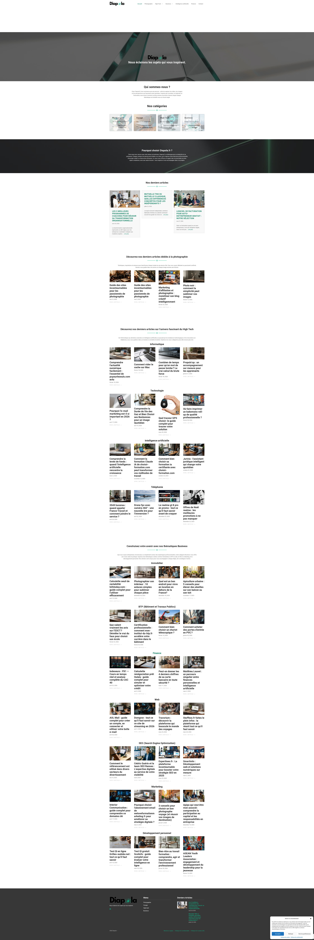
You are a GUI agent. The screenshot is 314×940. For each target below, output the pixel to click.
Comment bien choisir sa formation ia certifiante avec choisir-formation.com (167, 465)
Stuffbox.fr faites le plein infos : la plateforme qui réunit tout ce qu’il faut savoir (193, 723)
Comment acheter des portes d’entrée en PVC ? (193, 630)
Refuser (290, 934)
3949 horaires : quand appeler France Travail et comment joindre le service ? (120, 511)
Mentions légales (168, 930)
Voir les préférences (305, 934)
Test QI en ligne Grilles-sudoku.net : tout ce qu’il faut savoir (120, 855)
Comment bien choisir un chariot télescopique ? (168, 630)
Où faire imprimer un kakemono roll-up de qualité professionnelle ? (193, 413)
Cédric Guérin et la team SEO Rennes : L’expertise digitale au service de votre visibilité (144, 769)
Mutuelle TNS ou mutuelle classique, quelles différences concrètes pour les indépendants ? (155, 199)
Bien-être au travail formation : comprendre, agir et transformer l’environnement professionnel (169, 858)
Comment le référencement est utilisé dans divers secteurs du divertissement (120, 769)
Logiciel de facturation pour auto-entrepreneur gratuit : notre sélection (189, 214)
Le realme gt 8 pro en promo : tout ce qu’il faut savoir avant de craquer (168, 509)
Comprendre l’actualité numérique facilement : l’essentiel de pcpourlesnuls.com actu (120, 371)
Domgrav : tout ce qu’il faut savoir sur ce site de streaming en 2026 (144, 722)
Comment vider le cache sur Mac (143, 366)
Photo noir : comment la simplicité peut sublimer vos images (191, 291)
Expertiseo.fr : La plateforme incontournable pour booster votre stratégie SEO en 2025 (169, 768)
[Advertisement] (157, 19)
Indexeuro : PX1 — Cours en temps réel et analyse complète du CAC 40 (119, 677)
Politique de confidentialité (297, 937)
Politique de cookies (285, 937)
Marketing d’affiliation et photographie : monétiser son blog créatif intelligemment (169, 294)
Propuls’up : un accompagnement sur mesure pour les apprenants (193, 366)
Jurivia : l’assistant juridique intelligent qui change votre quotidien (193, 463)
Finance (193, 4)
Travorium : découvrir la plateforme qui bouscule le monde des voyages (169, 723)
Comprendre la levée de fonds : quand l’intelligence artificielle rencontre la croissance (120, 465)
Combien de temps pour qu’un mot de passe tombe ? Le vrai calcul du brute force (169, 368)
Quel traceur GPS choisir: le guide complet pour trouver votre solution (168, 424)
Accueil (140, 4)
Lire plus (126, 234)
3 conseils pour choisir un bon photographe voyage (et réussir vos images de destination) (168, 812)
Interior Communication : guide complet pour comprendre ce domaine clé (120, 810)
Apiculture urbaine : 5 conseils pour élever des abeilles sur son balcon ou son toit (193, 587)
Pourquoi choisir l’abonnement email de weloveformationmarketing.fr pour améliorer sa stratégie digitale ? (144, 813)
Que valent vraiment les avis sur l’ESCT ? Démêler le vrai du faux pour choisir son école (119, 632)
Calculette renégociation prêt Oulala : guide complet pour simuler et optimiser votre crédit (144, 680)
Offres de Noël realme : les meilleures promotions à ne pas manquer (192, 513)
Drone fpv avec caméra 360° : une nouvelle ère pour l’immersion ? (144, 509)
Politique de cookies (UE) (197, 930)
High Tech (158, 4)
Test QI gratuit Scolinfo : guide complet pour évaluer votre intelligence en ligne (142, 858)
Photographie (149, 4)
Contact (201, 4)
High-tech (146, 908)
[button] (311, 918)
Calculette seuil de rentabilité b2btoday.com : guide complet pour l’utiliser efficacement (120, 588)
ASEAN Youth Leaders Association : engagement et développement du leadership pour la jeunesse (193, 862)
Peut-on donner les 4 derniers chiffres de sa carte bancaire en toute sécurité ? (169, 677)
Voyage (145, 905)
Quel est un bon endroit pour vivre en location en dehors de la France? (168, 587)
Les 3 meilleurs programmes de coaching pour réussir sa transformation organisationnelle (124, 216)
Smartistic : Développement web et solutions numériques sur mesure (192, 767)
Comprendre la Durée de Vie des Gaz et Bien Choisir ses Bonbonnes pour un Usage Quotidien (144, 415)
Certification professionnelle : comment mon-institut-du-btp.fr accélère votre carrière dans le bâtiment (143, 633)
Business (168, 4)
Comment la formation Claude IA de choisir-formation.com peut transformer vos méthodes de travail (143, 467)
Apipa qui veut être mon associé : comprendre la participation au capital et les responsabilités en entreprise (193, 813)
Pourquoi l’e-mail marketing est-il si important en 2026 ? (120, 415)
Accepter (278, 934)
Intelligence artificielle (182, 4)
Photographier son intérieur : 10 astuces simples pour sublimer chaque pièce (144, 587)
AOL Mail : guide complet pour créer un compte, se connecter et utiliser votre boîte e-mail (120, 724)
